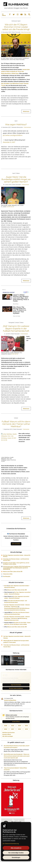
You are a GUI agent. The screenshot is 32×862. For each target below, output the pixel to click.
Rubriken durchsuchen (8, 732)
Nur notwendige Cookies (16, 852)
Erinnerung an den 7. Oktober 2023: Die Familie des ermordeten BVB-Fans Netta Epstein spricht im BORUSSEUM (16, 568)
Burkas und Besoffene (10, 700)
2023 (26, 725)
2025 (12, 725)
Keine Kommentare (26, 32)
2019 (26, 729)
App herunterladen (16, 684)
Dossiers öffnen (6, 734)
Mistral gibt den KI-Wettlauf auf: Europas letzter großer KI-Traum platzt (16, 641)
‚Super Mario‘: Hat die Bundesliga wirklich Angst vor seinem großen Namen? (15, 179)
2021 (12, 729)
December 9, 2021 (9, 142)
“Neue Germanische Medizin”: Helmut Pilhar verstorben (15, 768)
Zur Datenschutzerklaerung (11, 843)
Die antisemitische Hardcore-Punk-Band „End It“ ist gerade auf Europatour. (16, 746)
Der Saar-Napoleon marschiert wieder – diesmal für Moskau (16, 556)
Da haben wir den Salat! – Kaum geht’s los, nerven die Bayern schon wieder (16, 563)
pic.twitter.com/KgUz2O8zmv (12, 135)
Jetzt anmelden (16, 543)
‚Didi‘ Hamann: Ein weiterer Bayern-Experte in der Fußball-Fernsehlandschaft (16, 328)
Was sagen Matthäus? (16, 124)
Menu (4, 15)
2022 (5, 729)
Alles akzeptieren (16, 848)
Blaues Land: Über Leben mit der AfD (12, 571)
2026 (5, 725)
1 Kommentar (26, 429)
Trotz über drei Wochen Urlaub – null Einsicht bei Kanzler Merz (16, 559)
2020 (19, 729)
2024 (19, 725)
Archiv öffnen (16, 721)
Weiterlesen (26, 111)
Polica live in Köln (7, 574)
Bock (5, 585)
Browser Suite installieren (16, 688)
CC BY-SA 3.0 (10, 206)
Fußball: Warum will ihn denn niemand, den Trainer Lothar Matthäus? (16, 424)
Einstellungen (16, 857)
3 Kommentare (25, 184)
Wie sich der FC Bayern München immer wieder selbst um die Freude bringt (16, 27)
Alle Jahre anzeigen (7, 736)
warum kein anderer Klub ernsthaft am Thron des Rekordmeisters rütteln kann (15, 71)
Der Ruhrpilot (6, 576)
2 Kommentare (27, 127)
